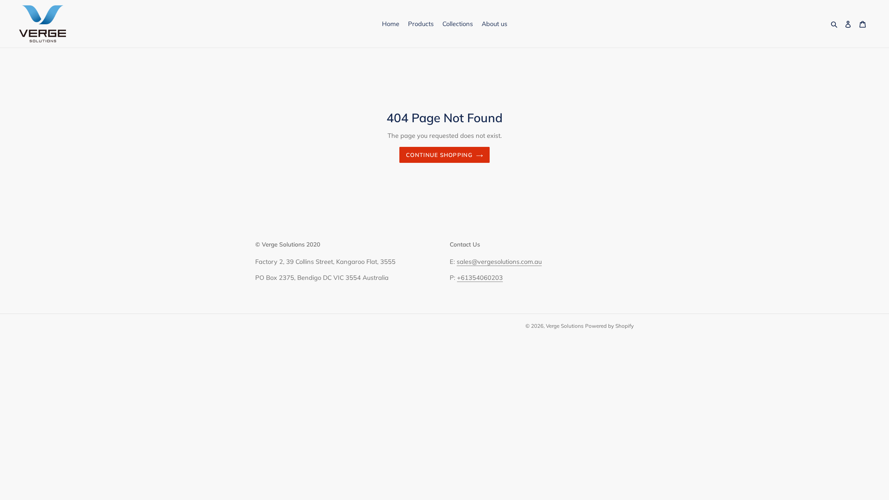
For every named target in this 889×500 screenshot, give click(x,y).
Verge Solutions (564, 326)
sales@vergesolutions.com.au (499, 262)
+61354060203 (480, 278)
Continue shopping (439, 154)
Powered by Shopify (609, 326)
